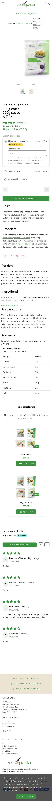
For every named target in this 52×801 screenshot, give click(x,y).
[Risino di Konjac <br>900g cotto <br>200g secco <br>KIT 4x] (26, 57)
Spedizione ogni (15, 148)
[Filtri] (40, 545)
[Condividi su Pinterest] (17, 256)
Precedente (21, 13)
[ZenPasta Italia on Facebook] (3, 732)
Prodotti (5, 721)
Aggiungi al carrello (26, 463)
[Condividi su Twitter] (5, 256)
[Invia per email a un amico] (23, 256)
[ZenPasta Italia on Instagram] (6, 732)
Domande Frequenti (9, 748)
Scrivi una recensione (19, 544)
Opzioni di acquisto (11, 135)
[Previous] (18, 84)
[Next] (33, 84)
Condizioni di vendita (10, 754)
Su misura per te (8, 724)
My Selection (26, 502)
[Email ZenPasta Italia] (10, 732)
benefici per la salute (21, 243)
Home (10, 23)
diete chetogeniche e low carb (16, 237)
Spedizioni (6, 751)
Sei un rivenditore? (9, 746)
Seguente (32, 13)
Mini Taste (26, 454)
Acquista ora (14, 171)
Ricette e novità (8, 726)
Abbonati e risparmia (18, 143)
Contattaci (6, 743)
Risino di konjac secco (22, 23)
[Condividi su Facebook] (11, 256)
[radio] (5, 141)
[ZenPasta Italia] (26, 4)
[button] (9, 122)
